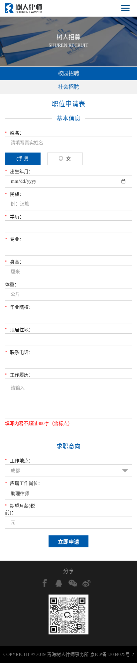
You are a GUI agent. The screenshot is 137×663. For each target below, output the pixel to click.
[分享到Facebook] (45, 583)
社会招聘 (68, 87)
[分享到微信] (72, 583)
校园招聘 (68, 73)
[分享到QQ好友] (59, 583)
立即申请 (68, 542)
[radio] (68, 278)
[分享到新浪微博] (86, 583)
